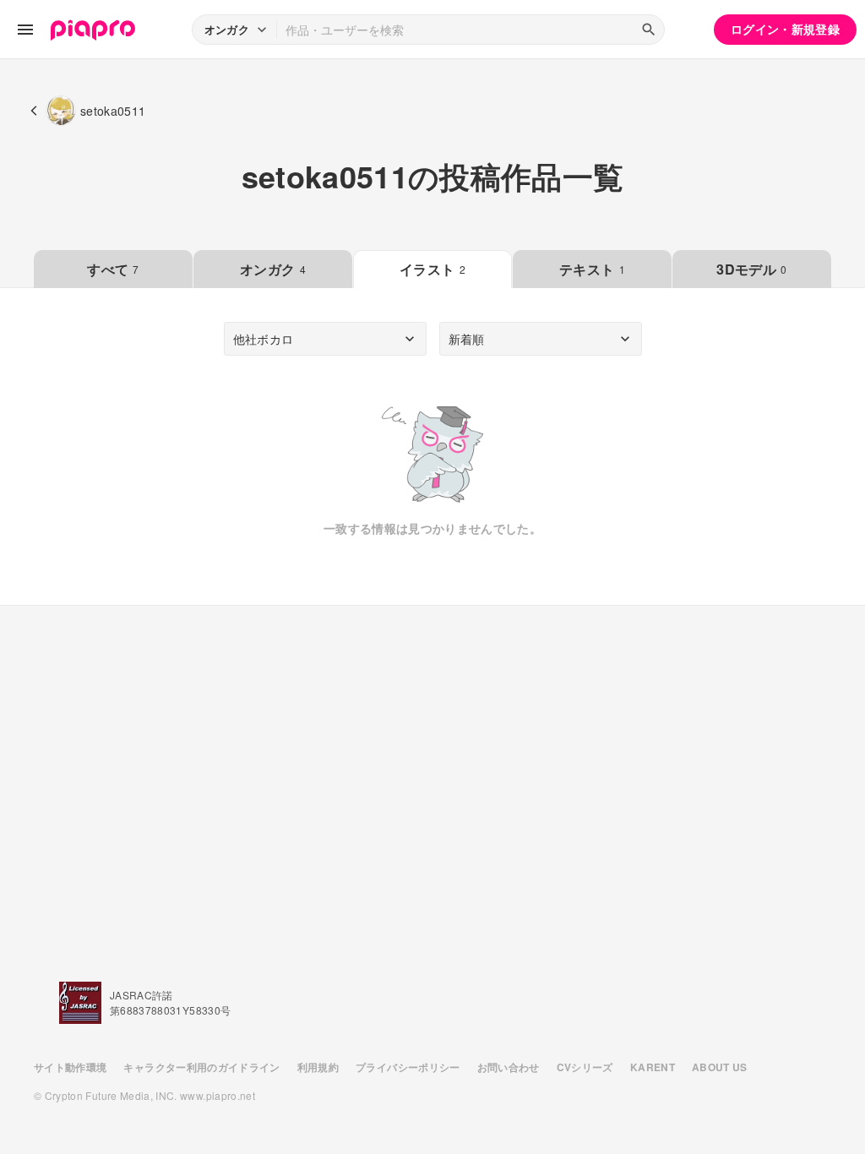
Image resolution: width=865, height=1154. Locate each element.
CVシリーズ (585, 1067)
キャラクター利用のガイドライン (201, 1067)
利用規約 (318, 1067)
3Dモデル (751, 269)
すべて (113, 269)
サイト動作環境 (70, 1067)
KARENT (652, 1067)
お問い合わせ (508, 1067)
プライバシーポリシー (408, 1067)
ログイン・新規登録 (785, 28)
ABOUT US (720, 1067)
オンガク (273, 269)
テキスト (592, 269)
